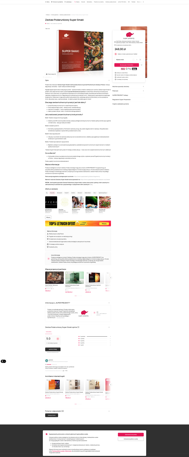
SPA (129, 2)
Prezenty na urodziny (99, 2)
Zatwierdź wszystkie (131, 434)
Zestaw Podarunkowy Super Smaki (80, 14)
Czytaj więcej (60, 317)
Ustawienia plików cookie (131, 439)
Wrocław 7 (80, 192)
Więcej (48, 217)
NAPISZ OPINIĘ (53, 349)
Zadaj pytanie (52, 415)
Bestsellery (89, 2)
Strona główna (54, 14)
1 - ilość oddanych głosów (55, 23)
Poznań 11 (67, 192)
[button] (110, 277)
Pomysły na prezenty (58, 2)
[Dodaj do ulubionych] (141, 65)
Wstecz (48, 14)
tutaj (91, 184)
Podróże (133, 2)
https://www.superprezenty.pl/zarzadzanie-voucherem (95, 179)
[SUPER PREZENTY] (128, 36)
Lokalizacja (68, 2)
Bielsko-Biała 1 (88, 192)
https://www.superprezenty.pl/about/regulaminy (87, 176)
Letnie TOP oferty (122, 2)
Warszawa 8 (59, 192)
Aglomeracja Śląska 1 (103, 192)
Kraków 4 (73, 192)
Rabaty (78, 2)
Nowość (83, 2)
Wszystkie (52, 192)
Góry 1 (95, 192)
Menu (48, 2)
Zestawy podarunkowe (110, 2)
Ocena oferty (48, 331)
